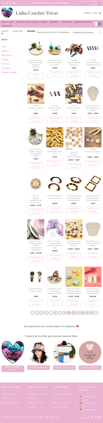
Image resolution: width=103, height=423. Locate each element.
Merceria (5, 63)
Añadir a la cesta (35, 76)
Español (95, 4)
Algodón (20, 22)
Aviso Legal (58, 398)
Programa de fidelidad (11, 402)
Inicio (4, 22)
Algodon (5, 51)
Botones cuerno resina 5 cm (74, 63)
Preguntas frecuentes (36, 394)
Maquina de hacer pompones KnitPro (74, 292)
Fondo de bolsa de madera (93, 109)
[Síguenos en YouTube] (14, 3)
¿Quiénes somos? (9, 394)
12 (82, 313)
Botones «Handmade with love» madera (35, 200)
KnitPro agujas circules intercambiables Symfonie (35, 246)
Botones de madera (92, 152)
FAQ (74, 1)
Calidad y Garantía (9, 398)
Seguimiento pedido (35, 402)
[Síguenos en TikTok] (10, 3)
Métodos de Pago (60, 407)
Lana (11, 22)
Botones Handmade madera (73, 155)
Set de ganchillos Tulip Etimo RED (93, 292)
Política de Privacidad (62, 402)
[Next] (96, 313)
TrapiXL (44, 22)
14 (91, 313)
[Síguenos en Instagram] (7, 3)
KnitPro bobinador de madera (55, 63)
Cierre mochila (36, 291)
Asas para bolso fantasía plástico (73, 199)
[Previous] (33, 313)
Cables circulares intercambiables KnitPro (36, 153)
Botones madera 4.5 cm (74, 109)
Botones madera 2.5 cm (54, 109)
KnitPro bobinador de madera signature (36, 64)
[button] (92, 13)
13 (87, 313)
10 (73, 313)
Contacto (7, 26)
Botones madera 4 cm (36, 109)
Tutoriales (66, 22)
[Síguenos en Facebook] (3, 3)
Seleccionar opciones (74, 74)
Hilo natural (32, 22)
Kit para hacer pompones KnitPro (55, 292)
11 (78, 313)
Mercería (54, 22)
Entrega (30, 398)
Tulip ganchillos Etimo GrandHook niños (55, 245)
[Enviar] (99, 24)
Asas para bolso (55, 198)
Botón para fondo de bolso (74, 244)
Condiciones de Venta (62, 394)
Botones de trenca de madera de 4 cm (93, 63)
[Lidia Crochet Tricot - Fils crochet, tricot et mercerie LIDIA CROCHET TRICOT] (7, 13)
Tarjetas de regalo (83, 22)
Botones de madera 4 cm (54, 152)
